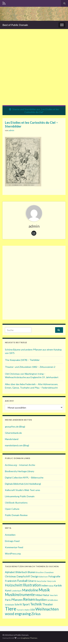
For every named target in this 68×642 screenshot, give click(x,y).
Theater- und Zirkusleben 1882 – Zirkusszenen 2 (30, 366)
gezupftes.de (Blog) (15, 426)
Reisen (29, 599)
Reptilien (41, 599)
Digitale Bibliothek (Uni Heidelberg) (23, 483)
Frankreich (11, 580)
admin (11, 130)
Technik (36, 604)
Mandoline (30, 590)
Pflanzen (17, 599)
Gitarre (32, 580)
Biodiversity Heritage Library (19, 471)
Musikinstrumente (20, 594)
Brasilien (40, 572)
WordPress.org (13, 553)
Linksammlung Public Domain (19, 496)
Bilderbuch (21, 572)
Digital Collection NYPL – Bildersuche (24, 477)
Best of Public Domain (15, 24)
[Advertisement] (34, 70)
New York (54, 595)
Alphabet (10, 572)
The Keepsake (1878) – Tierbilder (22, 360)
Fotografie (54, 576)
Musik (44, 589)
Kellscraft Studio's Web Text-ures (22, 490)
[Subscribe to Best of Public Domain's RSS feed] (4, 2)
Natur (46, 595)
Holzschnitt (13, 585)
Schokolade (9, 605)
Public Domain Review (16, 515)
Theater (47, 604)
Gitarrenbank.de (13, 432)
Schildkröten (52, 600)
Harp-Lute (51, 581)
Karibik (58, 585)
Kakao (51, 586)
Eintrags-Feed (12, 541)
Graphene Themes (29, 638)
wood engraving (18, 613)
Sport (26, 604)
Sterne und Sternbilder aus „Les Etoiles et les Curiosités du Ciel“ (35, 110)
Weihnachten (47, 609)
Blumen (32, 572)
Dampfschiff (23, 576)
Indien (44, 585)
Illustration (32, 585)
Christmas (10, 576)
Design (35, 576)
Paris (8, 599)
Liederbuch (17, 591)
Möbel (38, 595)
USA (32, 609)
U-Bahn (26, 610)
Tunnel (20, 610)
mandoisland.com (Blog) (17, 445)
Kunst (8, 590)
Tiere (10, 608)
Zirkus (36, 614)
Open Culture (12, 508)
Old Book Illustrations (16, 502)
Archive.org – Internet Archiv (20, 465)
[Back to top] (60, 634)
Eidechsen (43, 577)
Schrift (18, 604)
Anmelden (10, 534)
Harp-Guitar (41, 581)
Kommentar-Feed (14, 547)
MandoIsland (11, 439)
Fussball (22, 580)
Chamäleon (49, 572)
